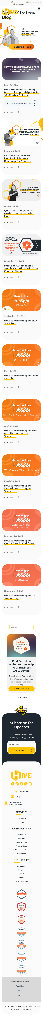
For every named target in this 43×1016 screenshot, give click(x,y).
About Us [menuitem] (21, 838)
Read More (9, 112)
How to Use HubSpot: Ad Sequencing (19, 597)
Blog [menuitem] (20, 995)
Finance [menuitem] (21, 877)
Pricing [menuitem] (21, 822)
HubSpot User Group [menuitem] (21, 850)
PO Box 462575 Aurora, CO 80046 (15, 803)
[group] (21, 103)
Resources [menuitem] (21, 854)
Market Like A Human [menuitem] (20, 981)
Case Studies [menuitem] (21, 842)
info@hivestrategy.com (24, 797)
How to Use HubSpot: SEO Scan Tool (20, 322)
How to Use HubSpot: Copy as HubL (21, 377)
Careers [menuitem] (20, 991)
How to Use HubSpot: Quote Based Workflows (19, 542)
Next (26, 697)
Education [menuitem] (21, 870)
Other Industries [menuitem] (21, 881)
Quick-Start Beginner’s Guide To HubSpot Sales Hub (19, 213)
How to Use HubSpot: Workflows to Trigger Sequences (17, 488)
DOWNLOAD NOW (21, 689)
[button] (7, 103)
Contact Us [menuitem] (21, 835)
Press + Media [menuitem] (21, 846)
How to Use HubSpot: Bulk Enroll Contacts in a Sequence (20, 433)
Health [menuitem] (21, 874)
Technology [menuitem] (21, 866)
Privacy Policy (26, 1009)
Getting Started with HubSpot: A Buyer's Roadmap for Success (17, 158)
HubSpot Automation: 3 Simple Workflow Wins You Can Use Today (21, 268)
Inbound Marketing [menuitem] (21, 818)
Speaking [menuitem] (20, 986)
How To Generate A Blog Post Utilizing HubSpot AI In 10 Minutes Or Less (21, 92)
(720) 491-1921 (24, 791)
